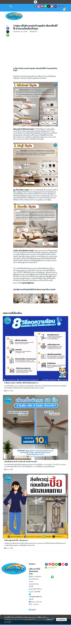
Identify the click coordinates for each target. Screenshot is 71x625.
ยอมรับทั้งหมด (61, 619)
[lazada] (55, 6)
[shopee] (51, 6)
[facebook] (35, 6)
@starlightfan (28, 283)
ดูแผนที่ (33, 609)
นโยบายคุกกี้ (7, 622)
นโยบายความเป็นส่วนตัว (41, 619)
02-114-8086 (35, 592)
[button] (20, 6)
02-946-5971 (35, 589)
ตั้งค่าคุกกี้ (50, 619)
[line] (45, 6)
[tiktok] (48, 6)
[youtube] (41, 6)
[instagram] (38, 6)
